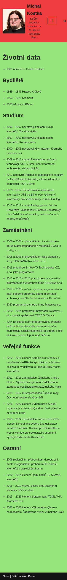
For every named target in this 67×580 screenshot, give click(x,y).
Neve (6, 576)
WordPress (28, 576)
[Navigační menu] (51, 21)
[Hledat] (64, 21)
